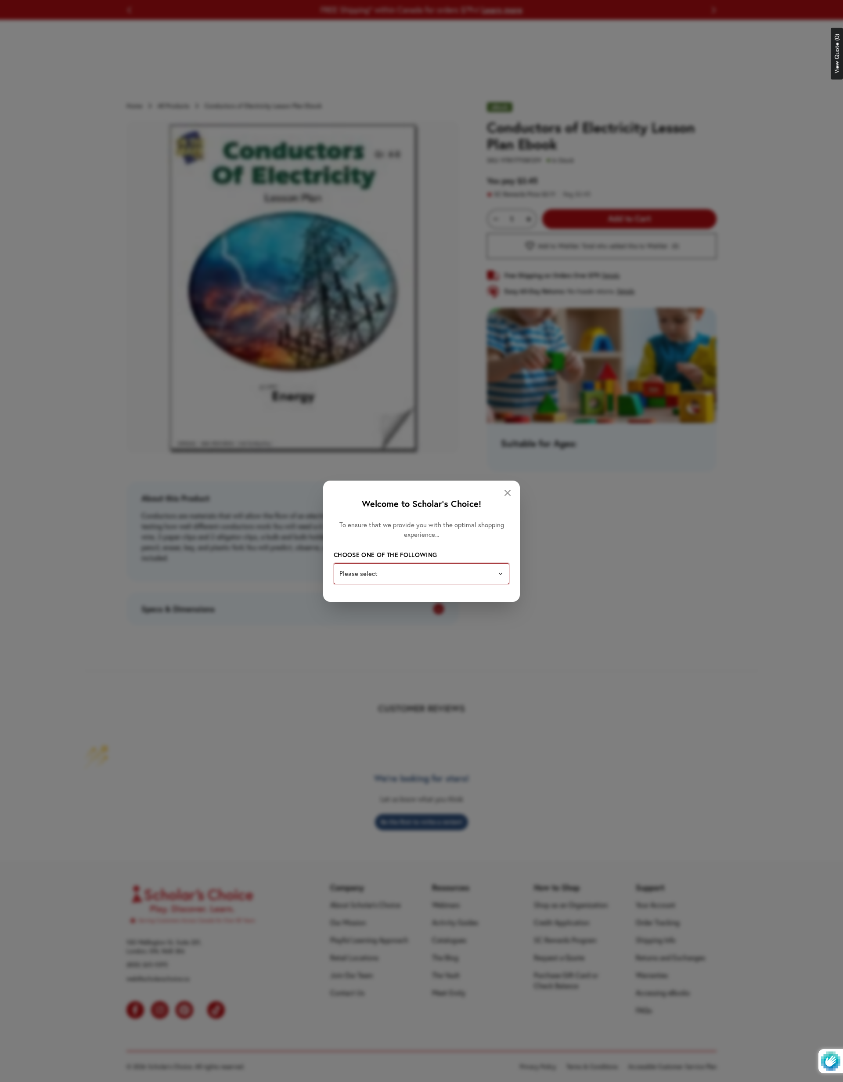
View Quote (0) (837, 53)
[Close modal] (507, 493)
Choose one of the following (385, 555)
